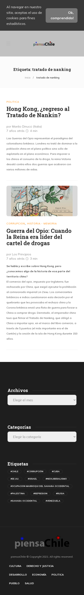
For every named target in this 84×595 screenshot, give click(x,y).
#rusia (60, 493)
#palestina (18, 493)
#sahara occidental (24, 500)
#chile (14, 471)
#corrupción (35, 471)
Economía (39, 574)
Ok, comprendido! (62, 15)
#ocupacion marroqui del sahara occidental (40, 486)
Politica (12, 101)
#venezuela (53, 500)
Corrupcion (15, 223)
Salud (29, 583)
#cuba (56, 471)
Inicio (27, 77)
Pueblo (14, 583)
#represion (40, 493)
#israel (32, 478)
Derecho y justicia (40, 566)
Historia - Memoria (42, 223)
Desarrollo (18, 574)
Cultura (15, 566)
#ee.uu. (15, 478)
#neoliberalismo (56, 478)
